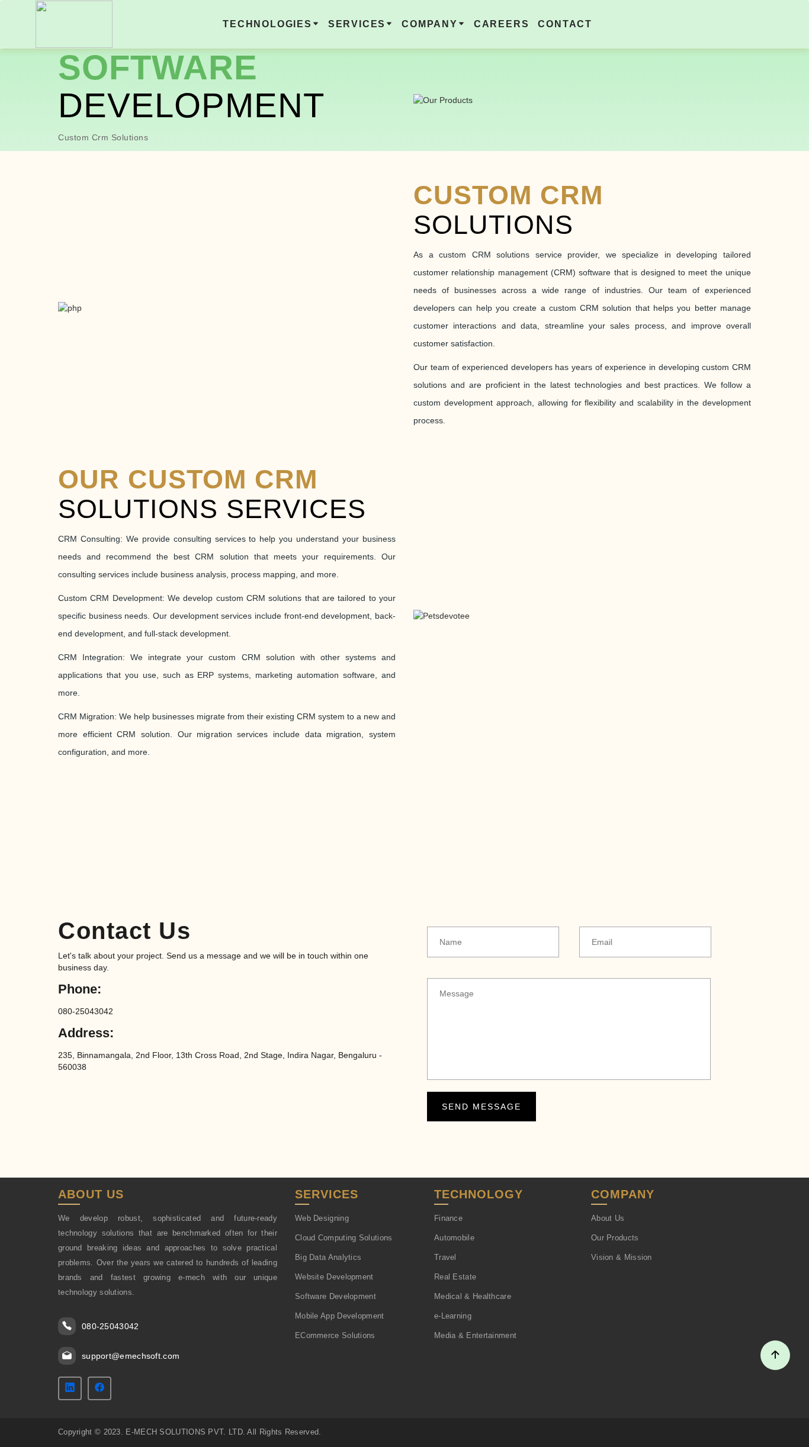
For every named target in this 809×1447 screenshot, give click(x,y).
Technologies (267, 24)
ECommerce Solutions (335, 1335)
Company (430, 24)
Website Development (334, 1276)
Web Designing (322, 1218)
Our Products (615, 1237)
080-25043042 (110, 1326)
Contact (565, 24)
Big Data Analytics (328, 1257)
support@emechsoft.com (130, 1356)
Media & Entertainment (475, 1335)
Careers (501, 24)
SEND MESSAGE (481, 1106)
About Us (607, 1218)
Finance (448, 1218)
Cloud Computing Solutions (344, 1237)
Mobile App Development (339, 1315)
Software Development (335, 1296)
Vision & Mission (621, 1257)
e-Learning (452, 1315)
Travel (445, 1257)
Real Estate (455, 1276)
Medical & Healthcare (472, 1296)
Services (357, 24)
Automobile (454, 1237)
